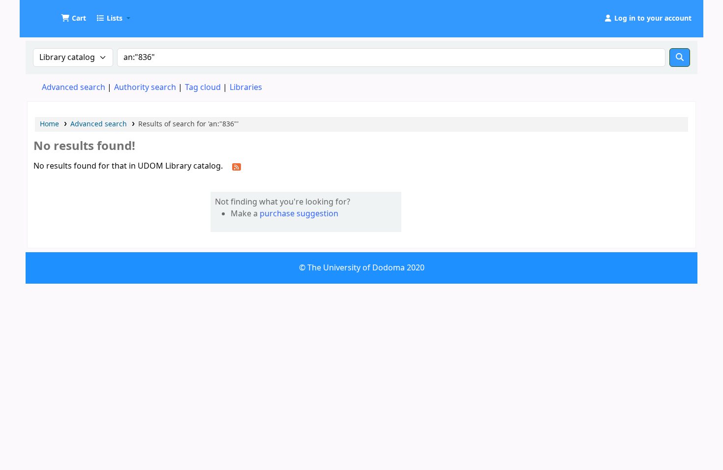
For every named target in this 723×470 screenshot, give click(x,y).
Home (49, 124)
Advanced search (73, 87)
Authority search (145, 87)
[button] (73, 18)
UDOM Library (52, 14)
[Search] (679, 57)
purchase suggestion (299, 214)
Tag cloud (203, 87)
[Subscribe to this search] (236, 166)
